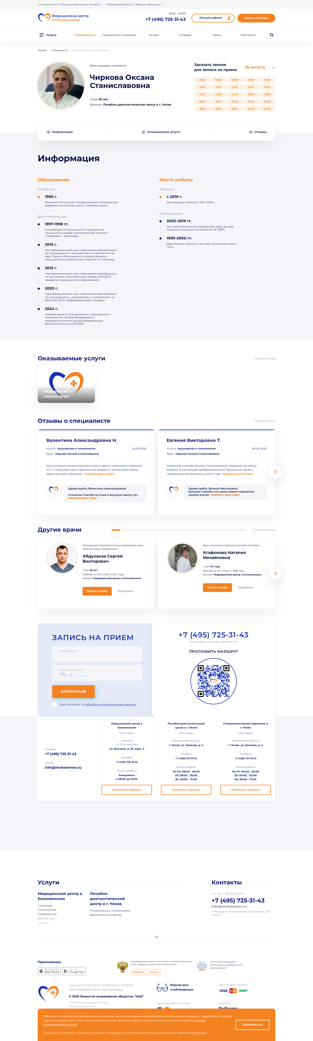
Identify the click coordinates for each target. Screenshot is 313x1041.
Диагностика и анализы (106, 915)
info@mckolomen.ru (63, 767)
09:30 (234, 79)
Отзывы (185, 35)
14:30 (235, 94)
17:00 (235, 101)
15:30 (267, 94)
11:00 (202, 87)
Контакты (248, 35)
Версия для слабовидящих (182, 987)
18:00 (267, 101)
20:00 (251, 108)
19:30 (235, 108)
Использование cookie (83, 1006)
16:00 (202, 101)
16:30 (218, 101)
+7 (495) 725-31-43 (213, 635)
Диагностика (46, 918)
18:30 (202, 108)
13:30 (202, 94)
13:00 (267, 87)
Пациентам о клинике (119, 35)
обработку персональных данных (110, 705)
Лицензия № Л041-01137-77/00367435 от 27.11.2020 (101, 985)
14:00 (218, 94)
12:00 (235, 87)
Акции (154, 35)
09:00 (218, 79)
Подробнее (138, 972)
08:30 (202, 79)
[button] (275, 471)
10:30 (267, 79)
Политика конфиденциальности (88, 1002)
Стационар (45, 906)
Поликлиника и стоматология (110, 911)
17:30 (251, 101)
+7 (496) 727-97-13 (186, 758)
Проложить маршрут (213, 651)
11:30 (218, 87)
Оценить (154, 972)
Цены (216, 35)
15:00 (251, 94)
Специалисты (84, 35)
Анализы (43, 923)
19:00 (218, 108)
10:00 (251, 79)
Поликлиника (47, 910)
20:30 (267, 108)
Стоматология (47, 914)
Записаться (73, 691)
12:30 (251, 87)
